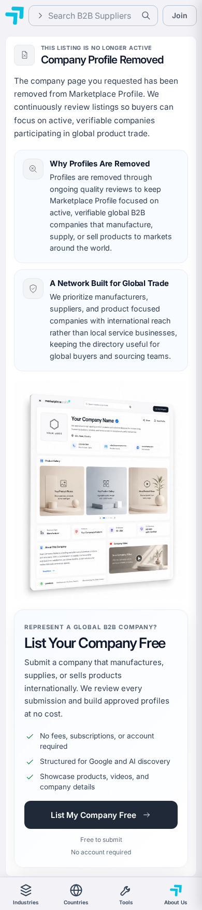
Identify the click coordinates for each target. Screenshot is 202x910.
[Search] (146, 15)
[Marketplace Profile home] (14, 15)
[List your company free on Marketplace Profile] (101, 490)
